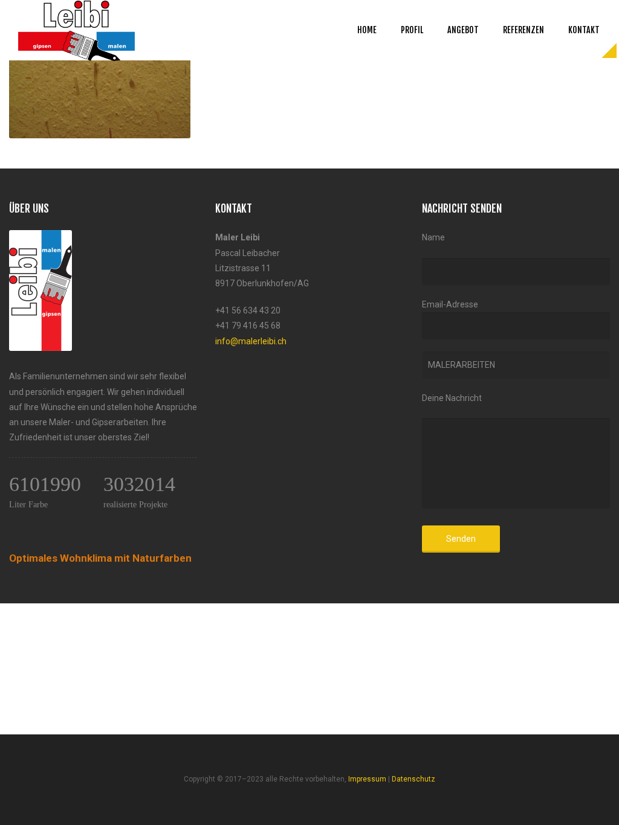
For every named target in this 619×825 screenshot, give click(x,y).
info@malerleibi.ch (251, 341)
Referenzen (523, 30)
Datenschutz (413, 779)
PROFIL (412, 30)
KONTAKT (584, 30)
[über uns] (40, 237)
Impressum (367, 779)
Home (367, 30)
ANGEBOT (463, 30)
